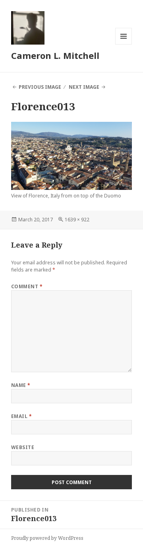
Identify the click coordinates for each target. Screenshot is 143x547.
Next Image (84, 87)
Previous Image (40, 87)
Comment (27, 286)
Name (21, 385)
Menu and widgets (124, 44)
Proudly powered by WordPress (47, 538)
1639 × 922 (77, 219)
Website (22, 447)
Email (21, 416)
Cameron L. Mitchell (55, 55)
